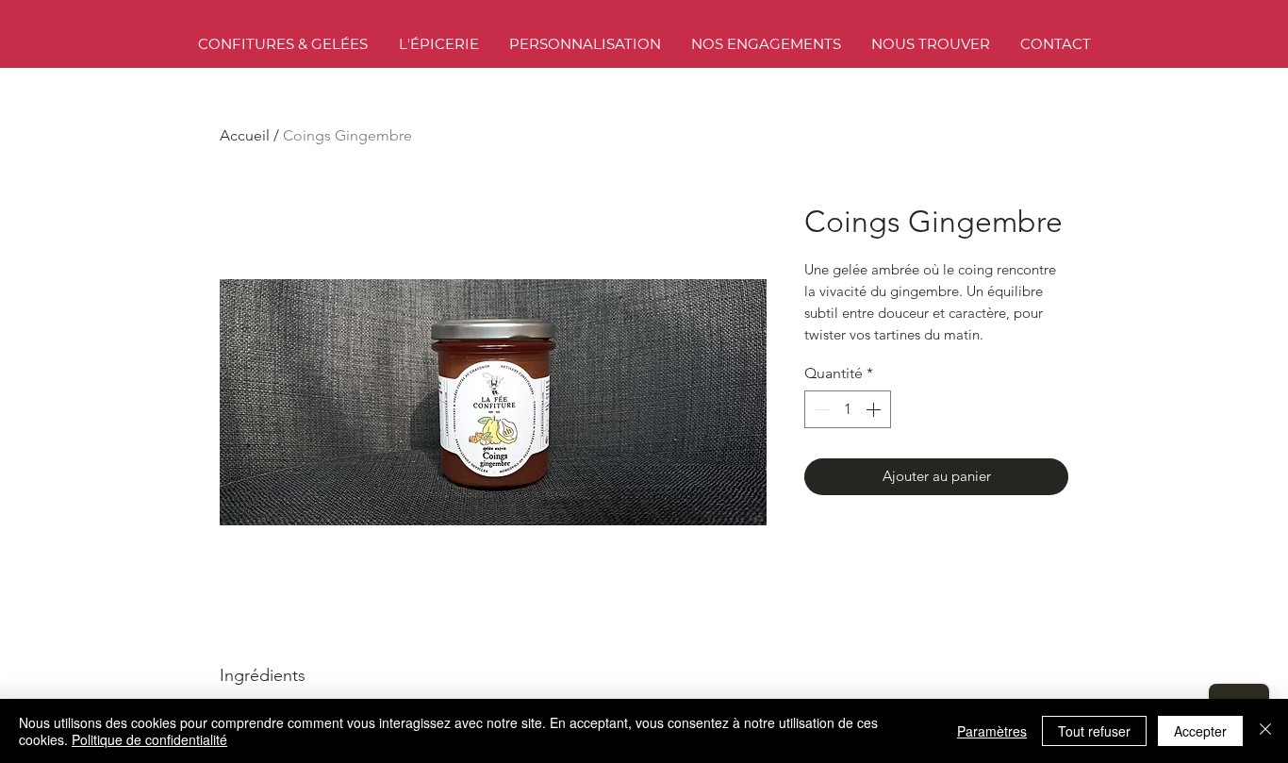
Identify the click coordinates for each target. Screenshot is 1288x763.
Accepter (1200, 731)
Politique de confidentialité (149, 739)
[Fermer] (1265, 731)
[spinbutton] (848, 409)
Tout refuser (1094, 731)
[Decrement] (820, 409)
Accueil (245, 135)
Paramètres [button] (992, 731)
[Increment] (875, 409)
